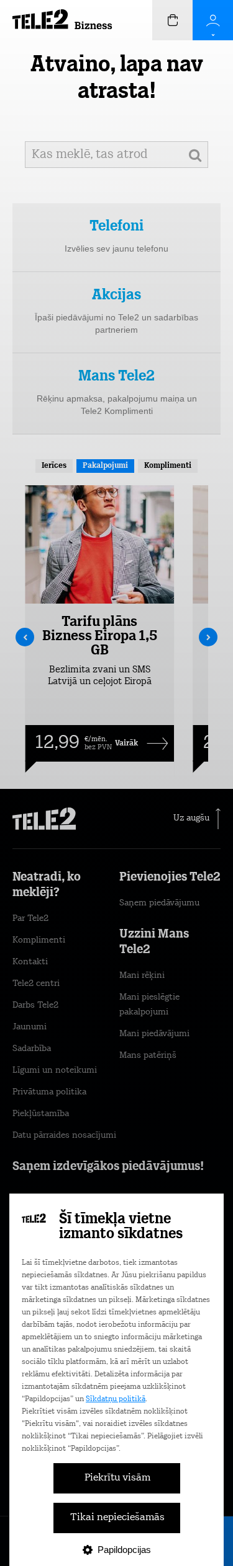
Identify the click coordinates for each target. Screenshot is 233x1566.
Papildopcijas (124, 1549)
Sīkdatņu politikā (115, 1399)
